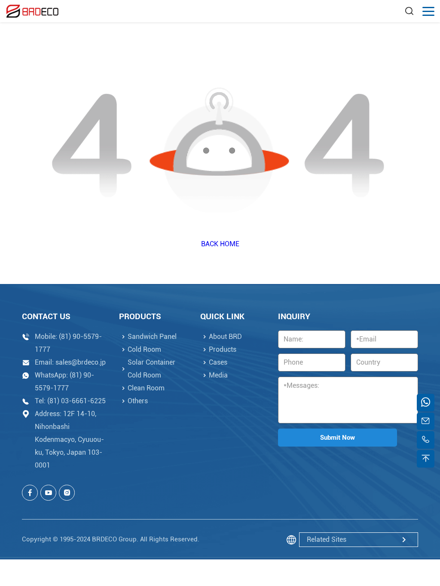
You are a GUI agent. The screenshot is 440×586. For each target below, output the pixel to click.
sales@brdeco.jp (80, 362)
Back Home (220, 244)
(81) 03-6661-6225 (76, 401)
